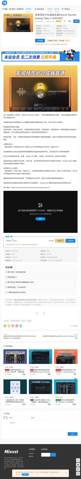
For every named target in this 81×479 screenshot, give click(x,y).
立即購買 (40, 40)
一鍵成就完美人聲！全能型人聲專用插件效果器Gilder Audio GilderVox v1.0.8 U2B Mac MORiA (15, 401)
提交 (72, 434)
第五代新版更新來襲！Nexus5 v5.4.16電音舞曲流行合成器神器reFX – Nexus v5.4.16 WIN (65, 401)
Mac (58, 9)
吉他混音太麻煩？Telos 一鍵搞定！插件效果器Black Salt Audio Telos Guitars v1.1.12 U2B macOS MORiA (40, 401)
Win (50, 9)
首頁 (6, 9)
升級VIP (67, 40)
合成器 (29, 321)
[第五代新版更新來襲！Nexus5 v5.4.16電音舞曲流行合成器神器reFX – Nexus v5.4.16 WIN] (66, 387)
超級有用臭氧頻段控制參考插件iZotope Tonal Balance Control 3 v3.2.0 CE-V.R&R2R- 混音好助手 (40, 371)
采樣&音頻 (40, 9)
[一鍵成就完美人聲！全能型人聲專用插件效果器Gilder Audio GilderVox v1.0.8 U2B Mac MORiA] (15, 387)
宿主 (13, 9)
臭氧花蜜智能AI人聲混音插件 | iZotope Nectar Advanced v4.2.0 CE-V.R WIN (66, 371)
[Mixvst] (4, 3)
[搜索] (65, 21)
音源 (29, 9)
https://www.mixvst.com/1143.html (25, 300)
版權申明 (31, 456)
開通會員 (18, 15)
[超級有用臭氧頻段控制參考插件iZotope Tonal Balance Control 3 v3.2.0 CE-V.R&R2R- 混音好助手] (40, 356)
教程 (8, 15)
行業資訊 (66, 9)
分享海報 (75, 326)
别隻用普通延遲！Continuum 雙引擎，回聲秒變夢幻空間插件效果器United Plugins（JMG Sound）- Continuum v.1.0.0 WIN (15, 371)
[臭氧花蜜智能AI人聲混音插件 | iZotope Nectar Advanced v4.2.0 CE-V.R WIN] (66, 356)
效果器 (21, 9)
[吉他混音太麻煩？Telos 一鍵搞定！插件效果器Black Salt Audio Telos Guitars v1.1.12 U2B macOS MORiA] (40, 387)
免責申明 (31, 453)
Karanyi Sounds (15, 321)
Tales (23, 321)
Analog (6, 321)
